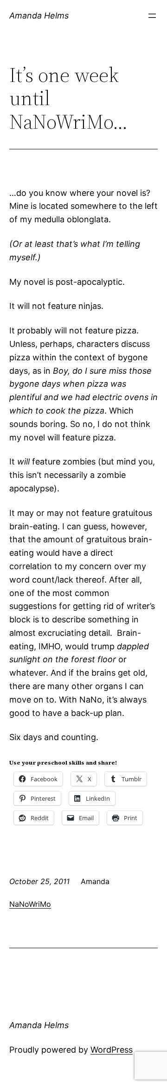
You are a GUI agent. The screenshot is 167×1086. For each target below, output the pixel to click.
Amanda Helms (39, 15)
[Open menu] (152, 15)
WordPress (111, 1050)
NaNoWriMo (30, 904)
